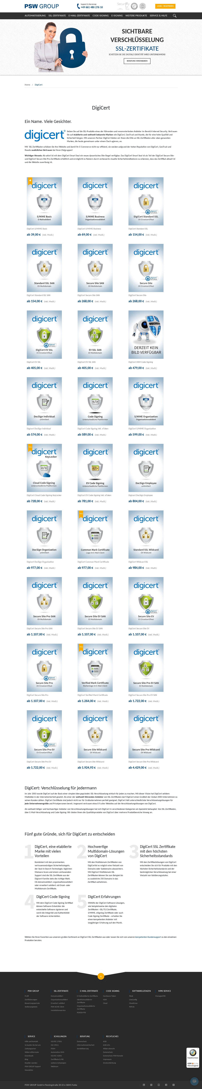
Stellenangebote (31, 1007)
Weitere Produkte (136, 15)
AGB (104, 1042)
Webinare (54, 1067)
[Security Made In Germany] (122, 6)
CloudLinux (133, 1003)
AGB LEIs (106, 1045)
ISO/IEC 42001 (56, 1056)
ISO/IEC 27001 (56, 1042)
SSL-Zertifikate (57, 15)
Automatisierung (35, 15)
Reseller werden (31, 1063)
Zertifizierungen (31, 1000)
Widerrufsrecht (109, 1049)
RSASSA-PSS (81, 1013)
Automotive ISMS (57, 1052)
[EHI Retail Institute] (142, 6)
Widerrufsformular (32, 1052)
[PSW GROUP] (42, 6)
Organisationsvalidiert (59, 1000)
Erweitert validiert (58, 1003)
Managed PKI (160, 996)
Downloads (29, 1056)
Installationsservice (58, 1010)
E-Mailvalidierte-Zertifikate (87, 996)
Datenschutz (82, 1042)
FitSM (53, 1049)
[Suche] (174, 15)
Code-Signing (101, 15)
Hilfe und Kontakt (31, 1042)
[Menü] (197, 1049)
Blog (26, 1059)
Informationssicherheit (85, 1045)
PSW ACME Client (57, 1007)
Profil (27, 996)
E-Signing (117, 15)
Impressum (107, 1059)
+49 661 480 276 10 (92, 7)
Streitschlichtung (109, 1063)
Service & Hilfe (158, 15)
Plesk (131, 996)
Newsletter (29, 1070)
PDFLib (131, 1007)
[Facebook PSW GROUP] (166, 1085)
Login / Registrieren (165, 6)
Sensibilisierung (83, 1049)
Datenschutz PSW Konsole (113, 1056)
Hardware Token (109, 996)
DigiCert (38, 85)
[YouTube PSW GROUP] (159, 1085)
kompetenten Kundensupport (148, 937)
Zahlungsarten (30, 1049)
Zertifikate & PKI (57, 1059)
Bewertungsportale (32, 1003)
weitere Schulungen (58, 1063)
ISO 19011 (55, 1045)
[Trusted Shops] (133, 6)
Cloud (105, 1003)
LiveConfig (133, 1000)
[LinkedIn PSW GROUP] (144, 1085)
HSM (105, 1000)
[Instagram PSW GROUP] (151, 1085)
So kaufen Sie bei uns (33, 1045)
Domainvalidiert (57, 996)
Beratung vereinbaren (137, 61)
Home (27, 85)
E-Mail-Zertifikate (79, 15)
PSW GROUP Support (33, 1067)
